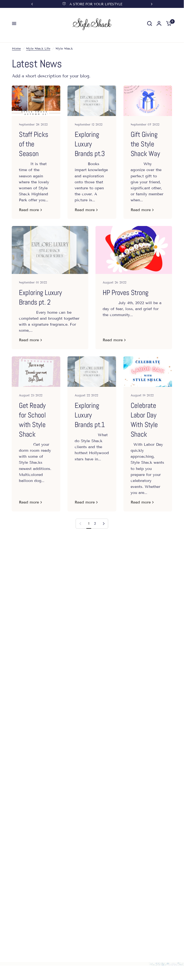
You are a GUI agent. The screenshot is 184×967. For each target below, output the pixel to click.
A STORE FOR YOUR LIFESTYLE (95, 4)
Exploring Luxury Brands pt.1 (90, 415)
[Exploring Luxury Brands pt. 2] (50, 250)
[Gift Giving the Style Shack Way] (147, 101)
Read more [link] (29, 210)
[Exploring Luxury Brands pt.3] (91, 101)
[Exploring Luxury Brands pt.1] (91, 371)
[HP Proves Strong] (133, 250)
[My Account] (159, 23)
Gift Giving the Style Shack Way (145, 144)
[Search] (149, 23)
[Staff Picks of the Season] (36, 101)
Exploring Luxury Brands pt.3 (90, 144)
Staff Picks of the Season (33, 144)
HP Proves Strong (125, 292)
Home (16, 49)
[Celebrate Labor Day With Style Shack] (147, 371)
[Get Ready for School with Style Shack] (36, 371)
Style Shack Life (38, 49)
